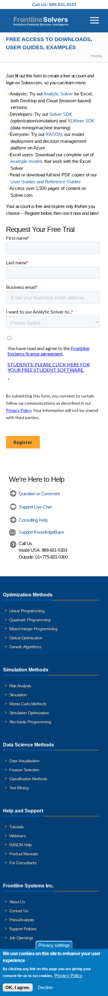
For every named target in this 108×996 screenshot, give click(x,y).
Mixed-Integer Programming (33, 628)
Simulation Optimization (29, 712)
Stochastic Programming (30, 721)
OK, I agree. (17, 987)
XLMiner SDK (81, 120)
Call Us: (40, 4)
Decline (45, 987)
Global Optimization (26, 637)
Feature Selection (24, 769)
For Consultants (23, 862)
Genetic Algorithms (25, 646)
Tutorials (16, 826)
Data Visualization (24, 760)
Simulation (18, 694)
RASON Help (20, 844)
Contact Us (18, 910)
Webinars (17, 835)
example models (26, 161)
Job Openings (21, 937)
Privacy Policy (68, 975)
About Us (17, 901)
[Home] (41, 20)
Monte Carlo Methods (27, 703)
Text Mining (18, 787)
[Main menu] (94, 19)
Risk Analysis (20, 685)
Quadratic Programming (29, 619)
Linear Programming (26, 610)
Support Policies (23, 928)
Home (96, 55)
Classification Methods (28, 778)
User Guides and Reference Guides (45, 181)
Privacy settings (54, 945)
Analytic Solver (58, 93)
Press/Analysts (21, 919)
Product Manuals (23, 853)
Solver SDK (60, 114)
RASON (54, 134)
